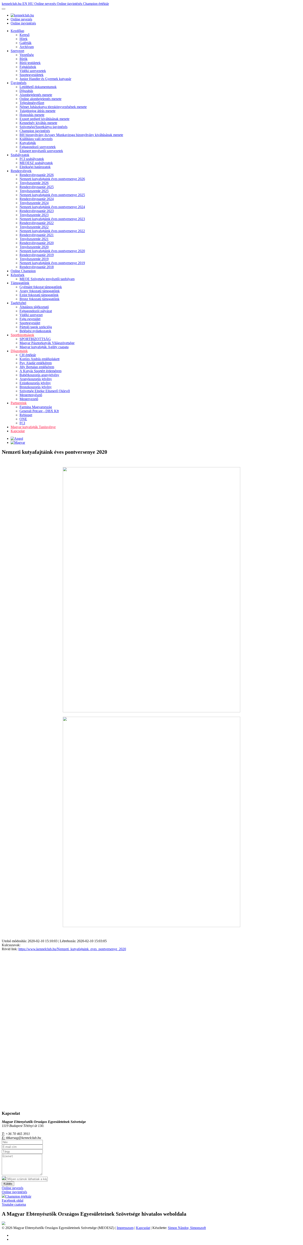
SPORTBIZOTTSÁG (35, 339)
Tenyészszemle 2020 (34, 247)
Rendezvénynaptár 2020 (37, 243)
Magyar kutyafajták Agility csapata (44, 347)
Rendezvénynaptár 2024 (37, 199)
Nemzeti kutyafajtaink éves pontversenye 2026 (52, 179)
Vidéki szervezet (31, 315)
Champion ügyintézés (35, 131)
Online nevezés (45, 4)
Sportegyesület (30, 323)
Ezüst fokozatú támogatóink (39, 295)
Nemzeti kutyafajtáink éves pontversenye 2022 (52, 231)
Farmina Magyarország (36, 407)
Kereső (25, 35)
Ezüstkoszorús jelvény (35, 383)
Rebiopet (26, 415)
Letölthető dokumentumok (38, 87)
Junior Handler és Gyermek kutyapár (45, 79)
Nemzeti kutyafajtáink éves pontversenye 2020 (52, 251)
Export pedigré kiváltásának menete (44, 119)
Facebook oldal (12, 1200)
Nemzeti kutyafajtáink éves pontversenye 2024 (52, 207)
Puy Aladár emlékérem (36, 363)
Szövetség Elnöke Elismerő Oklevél (45, 391)
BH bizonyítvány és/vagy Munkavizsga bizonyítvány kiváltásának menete (71, 135)
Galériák (25, 43)
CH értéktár (28, 355)
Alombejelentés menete (36, 95)
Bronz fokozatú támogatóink (39, 299)
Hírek (24, 39)
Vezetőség (27, 55)
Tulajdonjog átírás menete (37, 111)
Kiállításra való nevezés (36, 139)
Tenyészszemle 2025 (34, 191)
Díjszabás (26, 91)
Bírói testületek (30, 63)
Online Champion (23, 271)
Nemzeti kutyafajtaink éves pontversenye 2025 (52, 195)
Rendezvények (21, 171)
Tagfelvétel (18, 303)
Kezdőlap (17, 31)
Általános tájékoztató (34, 307)
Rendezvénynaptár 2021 (37, 235)
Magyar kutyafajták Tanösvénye (33, 427)
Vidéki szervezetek (33, 71)
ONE (23, 419)
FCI (22, 423)
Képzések (17, 275)
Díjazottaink (19, 351)
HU (31, 4)
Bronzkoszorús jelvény (36, 387)
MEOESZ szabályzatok (36, 163)
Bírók (24, 59)
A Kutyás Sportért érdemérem (40, 371)
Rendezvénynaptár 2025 (37, 187)
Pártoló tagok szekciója (36, 327)
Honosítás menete (32, 115)
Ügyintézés (18, 83)
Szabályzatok (20, 155)
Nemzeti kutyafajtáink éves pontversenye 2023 (52, 219)
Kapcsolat (18, 431)
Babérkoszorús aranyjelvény (39, 375)
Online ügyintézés (70, 4)
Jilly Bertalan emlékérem (37, 367)
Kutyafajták (28, 143)
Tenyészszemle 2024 (34, 203)
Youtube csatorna (14, 1204)
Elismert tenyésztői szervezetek (41, 151)
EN (25, 4)
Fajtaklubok (28, 67)
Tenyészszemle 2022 (34, 227)
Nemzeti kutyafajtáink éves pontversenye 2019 (52, 263)
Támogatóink (20, 283)
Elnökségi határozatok (35, 167)
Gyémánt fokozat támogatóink (41, 287)
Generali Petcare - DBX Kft (39, 411)
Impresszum (125, 1228)
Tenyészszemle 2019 (34, 259)
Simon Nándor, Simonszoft (187, 1228)
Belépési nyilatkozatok (35, 331)
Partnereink (19, 403)
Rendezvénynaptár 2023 (37, 211)
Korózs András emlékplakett (39, 359)
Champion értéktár (96, 4)
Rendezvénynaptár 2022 (37, 223)
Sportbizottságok (22, 335)
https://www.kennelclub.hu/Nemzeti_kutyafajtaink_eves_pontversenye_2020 (72, 949)
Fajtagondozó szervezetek (38, 147)
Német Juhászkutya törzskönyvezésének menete (53, 107)
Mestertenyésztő (31, 395)
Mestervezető (29, 399)
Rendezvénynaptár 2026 (37, 175)
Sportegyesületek (31, 75)
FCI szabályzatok (32, 159)
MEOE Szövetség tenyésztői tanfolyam (47, 279)
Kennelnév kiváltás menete (38, 123)
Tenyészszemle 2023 (34, 215)
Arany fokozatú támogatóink (40, 291)
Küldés (8, 1183)
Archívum (27, 47)
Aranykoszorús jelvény (36, 379)
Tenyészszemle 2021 (34, 239)
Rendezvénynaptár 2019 (37, 255)
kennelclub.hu (12, 4)
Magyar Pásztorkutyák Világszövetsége (47, 343)
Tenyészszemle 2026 (34, 183)
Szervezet (17, 51)
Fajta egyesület (30, 319)
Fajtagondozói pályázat (36, 311)
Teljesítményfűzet (32, 103)
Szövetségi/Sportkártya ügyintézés (43, 127)
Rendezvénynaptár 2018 (37, 267)
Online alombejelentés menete (40, 99)
